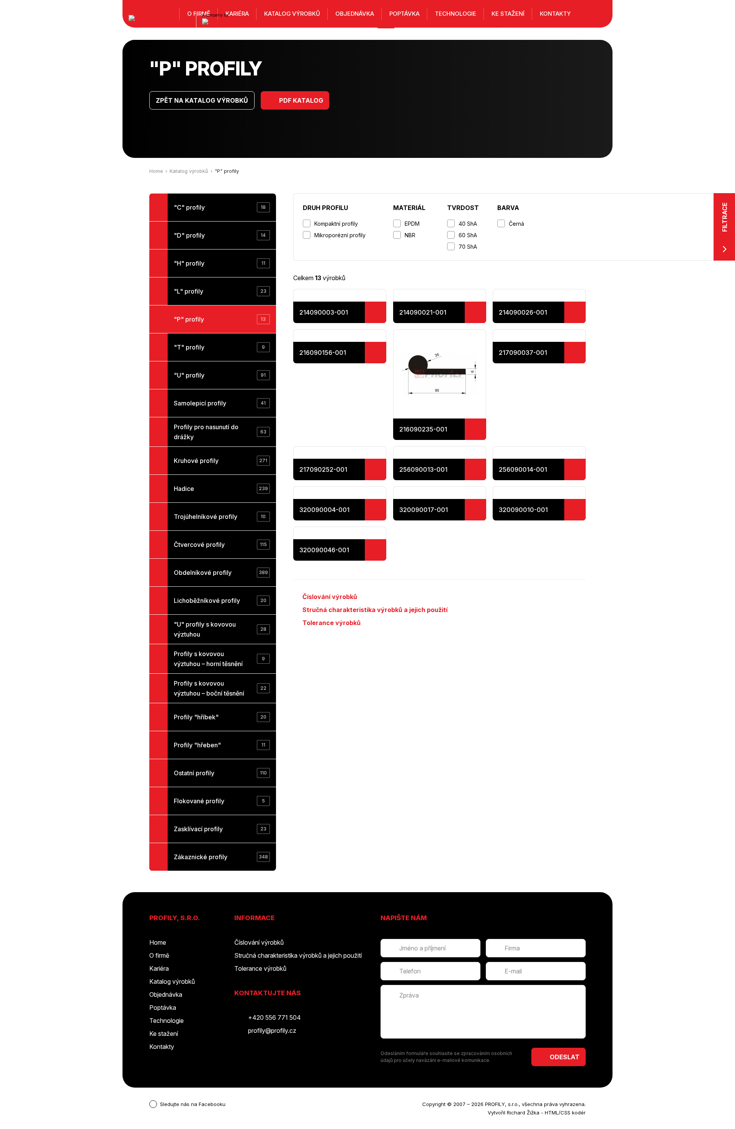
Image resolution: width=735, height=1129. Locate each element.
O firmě (159, 955)
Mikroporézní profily (340, 235)
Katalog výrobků (189, 171)
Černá (516, 223)
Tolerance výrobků (331, 623)
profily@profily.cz (272, 1030)
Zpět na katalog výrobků (202, 100)
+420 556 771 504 (274, 1017)
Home (156, 171)
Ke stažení (508, 13)
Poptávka (404, 13)
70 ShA (468, 246)
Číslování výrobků (329, 597)
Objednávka (354, 13)
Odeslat (565, 1057)
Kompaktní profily (336, 223)
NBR (410, 235)
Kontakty (555, 13)
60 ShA (468, 235)
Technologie (455, 13)
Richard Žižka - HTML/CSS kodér (546, 1112)
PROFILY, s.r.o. (502, 1104)
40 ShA (468, 223)
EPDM (412, 223)
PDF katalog (301, 100)
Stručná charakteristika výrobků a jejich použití (375, 610)
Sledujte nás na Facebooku (192, 1104)
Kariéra (159, 968)
